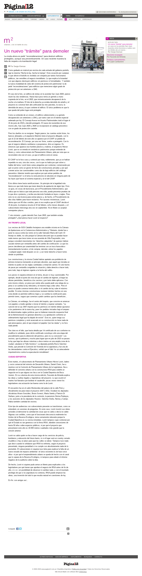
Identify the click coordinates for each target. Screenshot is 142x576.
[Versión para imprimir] (5, 77)
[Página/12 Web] (18, 9)
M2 (66, 19)
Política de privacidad (79, 569)
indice (111, 38)
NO (47, 19)
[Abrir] (43, 16)
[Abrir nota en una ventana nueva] (5, 67)
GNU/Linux (83, 572)
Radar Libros (17, 19)
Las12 (52, 19)
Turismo (34, 19)
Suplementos (76, 557)
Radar (7, 19)
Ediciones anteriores (107, 12)
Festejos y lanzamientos (116, 60)
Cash (26, 19)
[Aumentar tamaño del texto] (5, 71)
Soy (70, 19)
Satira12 (77, 19)
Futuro (60, 19)
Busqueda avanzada (128, 12)
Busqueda (88, 557)
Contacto (98, 557)
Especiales (87, 19)
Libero (41, 19)
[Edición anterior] (4, 12)
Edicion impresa (61, 557)
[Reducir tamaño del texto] (5, 74)
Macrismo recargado (114, 55)
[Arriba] (68, 534)
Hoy (33, 12)
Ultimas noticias (46, 557)
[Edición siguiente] (7, 12)
